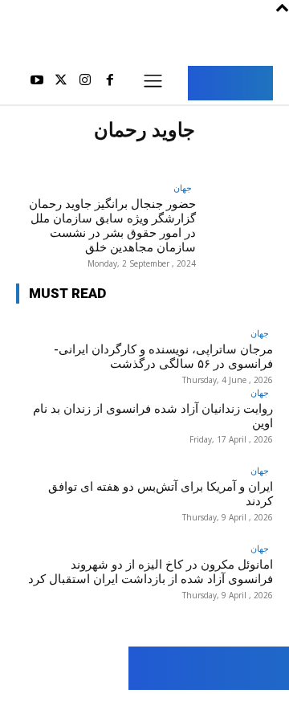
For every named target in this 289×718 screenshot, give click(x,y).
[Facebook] (110, 83)
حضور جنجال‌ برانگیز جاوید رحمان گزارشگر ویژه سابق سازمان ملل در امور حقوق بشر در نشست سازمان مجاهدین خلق (112, 226)
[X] (61, 83)
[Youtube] (36, 83)
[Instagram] (85, 83)
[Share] (86, 704)
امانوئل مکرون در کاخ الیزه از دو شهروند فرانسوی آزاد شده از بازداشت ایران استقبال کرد (150, 571)
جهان (182, 187)
